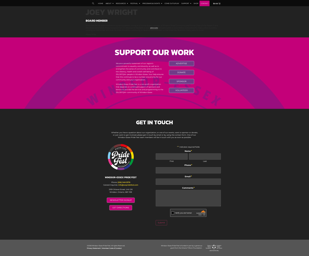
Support (185, 3)
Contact (204, 3)
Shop (196, 3)
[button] (93, 3)
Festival (134, 3)
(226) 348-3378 (124, 182)
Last (205, 161)
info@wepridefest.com (128, 185)
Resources (121, 3)
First (172, 161)
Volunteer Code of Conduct (112, 248)
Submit (161, 223)
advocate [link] (154, 28)
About (108, 3)
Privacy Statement (94, 248)
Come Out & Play (172, 3)
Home (100, 3)
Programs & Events (151, 3)
